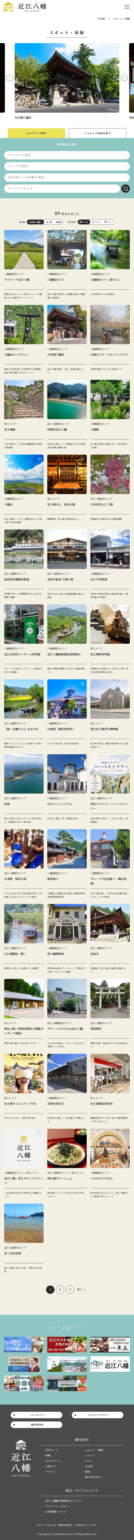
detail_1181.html (67, 714)
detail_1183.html (110, 1088)
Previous (9, 77)
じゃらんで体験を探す (97, 133)
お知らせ (51, 1466)
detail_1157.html (24, 864)
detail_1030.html (67, 264)
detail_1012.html (110, 864)
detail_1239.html (110, 264)
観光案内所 (37, 1424)
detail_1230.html (24, 1013)
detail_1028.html (110, 1163)
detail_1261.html (24, 1088)
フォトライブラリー (98, 1415)
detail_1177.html (67, 864)
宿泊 (87, 1471)
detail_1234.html (24, 1238)
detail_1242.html (110, 339)
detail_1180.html (24, 789)
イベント (90, 1455)
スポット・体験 (94, 1450)
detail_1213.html (67, 564)
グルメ (89, 1460)
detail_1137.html (67, 639)
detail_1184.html (67, 1163)
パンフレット (37, 1415)
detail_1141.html (24, 264)
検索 (125, 188)
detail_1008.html (67, 339)
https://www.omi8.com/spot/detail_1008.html (67, 78)
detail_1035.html (67, 789)
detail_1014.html (67, 938)
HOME (101, 18)
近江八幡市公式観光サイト (25, 7)
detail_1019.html (24, 639)
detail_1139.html (24, 564)
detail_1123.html (110, 1013)
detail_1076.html (67, 489)
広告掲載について (56, 1511)
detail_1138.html (24, 714)
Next (124, 77)
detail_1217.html (24, 414)
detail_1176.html (24, 489)
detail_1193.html (110, 564)
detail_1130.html (67, 414)
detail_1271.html (24, 1163)
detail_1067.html (110, 714)
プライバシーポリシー (58, 1506)
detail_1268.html (110, 789)
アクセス (51, 1471)
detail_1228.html (110, 414)
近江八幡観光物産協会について (63, 1500)
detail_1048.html (24, 339)
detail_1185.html (110, 639)
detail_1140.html (24, 938)
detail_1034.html (67, 1088)
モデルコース (53, 1460)
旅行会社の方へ (94, 1477)
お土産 (89, 1466)
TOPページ (52, 1450)
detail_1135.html (110, 489)
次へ (79, 1289)
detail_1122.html (110, 938)
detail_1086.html (67, 1013)
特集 (48, 1455)
